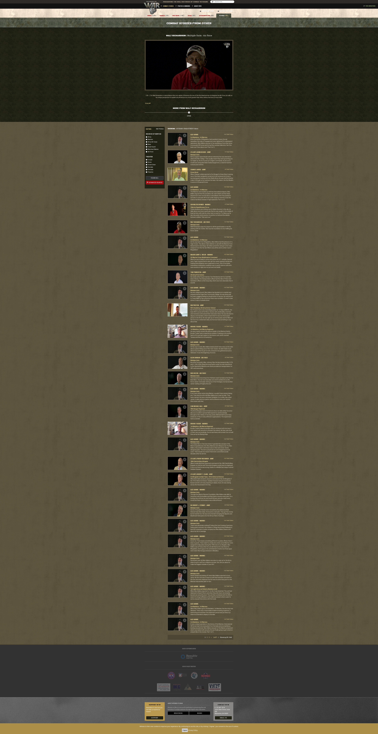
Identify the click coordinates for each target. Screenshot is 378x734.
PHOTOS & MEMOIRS (184, 6)
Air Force (150, 152)
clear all (154, 178)
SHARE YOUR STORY (208, 11)
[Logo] (226, 45)
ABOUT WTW (197, 6)
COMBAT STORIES (168, 6)
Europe (150, 159)
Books (199, 713)
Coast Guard (152, 147)
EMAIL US (223, 718)
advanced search (155, 182)
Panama (150, 172)
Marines (150, 139)
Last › (215, 637)
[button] (189, 65)
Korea (149, 162)
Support (154, 718)
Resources (178, 713)
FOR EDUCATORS (370, 6)
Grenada (150, 169)
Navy (149, 144)
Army (149, 137)
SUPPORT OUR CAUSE (226, 11)
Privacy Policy (193, 730)
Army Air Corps (152, 142)
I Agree (185, 730)
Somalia (150, 167)
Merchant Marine (153, 149)
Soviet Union (152, 164)
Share (147, 103)
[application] (189, 65)
